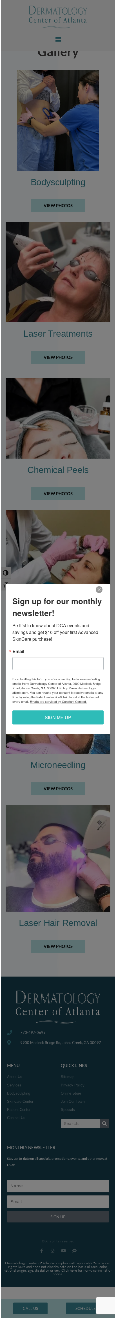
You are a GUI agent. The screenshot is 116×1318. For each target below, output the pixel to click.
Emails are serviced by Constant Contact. (58, 701)
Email (18, 651)
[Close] (99, 590)
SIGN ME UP (58, 717)
